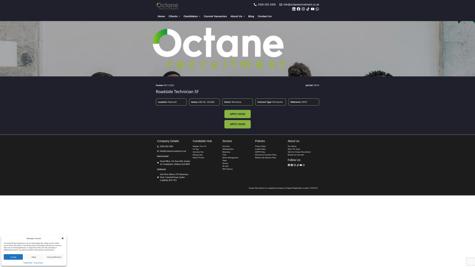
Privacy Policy (38, 263)
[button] (62, 238)
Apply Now (237, 114)
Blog (251, 16)
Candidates (191, 16)
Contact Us (265, 16)
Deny (34, 257)
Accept (13, 257)
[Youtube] (312, 9)
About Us (236, 16)
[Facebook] (298, 9)
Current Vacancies (215, 16)
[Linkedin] (294, 9)
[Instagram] (303, 9)
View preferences (54, 257)
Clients (173, 16)
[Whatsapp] (317, 9)
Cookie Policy (27, 263)
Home (161, 16)
